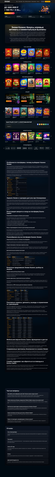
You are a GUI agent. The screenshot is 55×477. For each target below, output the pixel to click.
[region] (27, 54)
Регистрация (20, 1)
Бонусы (38, 1)
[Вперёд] (51, 52)
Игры (17, 1)
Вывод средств (34, 1)
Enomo (7, 1)
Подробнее (9, 126)
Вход (24, 1)
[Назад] (4, 52)
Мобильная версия (28, 1)
